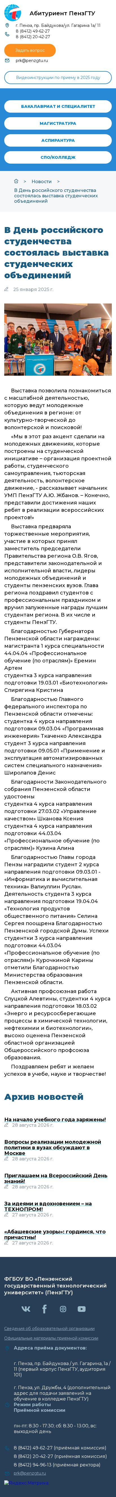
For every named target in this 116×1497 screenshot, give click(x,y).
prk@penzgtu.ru (32, 60)
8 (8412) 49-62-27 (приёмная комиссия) (60, 1448)
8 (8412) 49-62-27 (33, 31)
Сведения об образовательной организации (49, 1328)
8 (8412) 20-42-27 (33, 36)
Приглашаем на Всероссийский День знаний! (56, 1178)
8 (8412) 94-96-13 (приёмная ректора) (57, 1465)
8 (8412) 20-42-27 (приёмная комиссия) (60, 1456)
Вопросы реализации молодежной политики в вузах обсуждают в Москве (52, 1147)
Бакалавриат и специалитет (58, 106)
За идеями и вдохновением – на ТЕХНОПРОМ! (48, 1206)
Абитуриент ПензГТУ (62, 13)
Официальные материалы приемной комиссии (51, 1338)
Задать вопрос (30, 50)
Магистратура (58, 123)
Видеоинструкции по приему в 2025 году (58, 77)
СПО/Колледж (58, 157)
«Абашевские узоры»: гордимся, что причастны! (55, 1235)
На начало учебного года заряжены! (55, 1120)
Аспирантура (58, 140)
